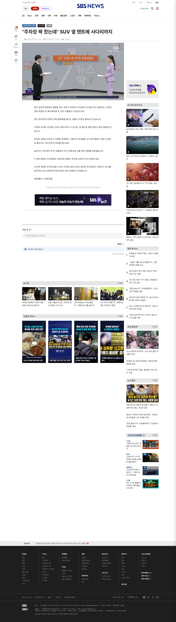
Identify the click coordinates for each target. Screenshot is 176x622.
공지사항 (124, 584)
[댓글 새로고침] (30, 230)
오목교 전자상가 (106, 579)
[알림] (157, 8)
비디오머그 (105, 553)
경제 (43, 16)
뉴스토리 (44, 578)
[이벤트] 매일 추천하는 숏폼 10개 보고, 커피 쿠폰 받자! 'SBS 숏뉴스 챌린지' (61, 543)
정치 (36, 16)
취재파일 (87, 16)
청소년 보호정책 (122, 611)
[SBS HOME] (157, 2)
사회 (49, 16)
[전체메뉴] (23, 15)
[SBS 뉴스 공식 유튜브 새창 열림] (144, 597)
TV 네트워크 (26, 580)
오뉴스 (44, 572)
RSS (122, 575)
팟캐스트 (143, 560)
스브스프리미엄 (145, 553)
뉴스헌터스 (45, 560)
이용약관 (58, 597)
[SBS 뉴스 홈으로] (90, 6)
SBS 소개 (26, 597)
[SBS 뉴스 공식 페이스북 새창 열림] (148, 597)
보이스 (64, 573)
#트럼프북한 (144, 8)
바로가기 (124, 553)
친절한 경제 (85, 563)
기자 (122, 569)
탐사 (83, 582)
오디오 (64, 566)
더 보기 (120, 282)
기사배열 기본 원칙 (110, 611)
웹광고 (50, 597)
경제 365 (85, 566)
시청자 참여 (39, 597)
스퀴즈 (143, 566)
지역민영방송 (132, 597)
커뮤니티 (143, 563)
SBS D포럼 (145, 578)
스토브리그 (105, 566)
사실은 (84, 557)
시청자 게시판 (125, 578)
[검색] (152, 8)
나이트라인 (45, 575)
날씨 (122, 557)
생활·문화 (63, 16)
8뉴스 (30, 16)
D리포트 (84, 569)
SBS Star (144, 575)
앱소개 (123, 572)
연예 (79, 16)
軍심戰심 (65, 557)
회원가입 (149, 2)
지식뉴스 (143, 557)
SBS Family (118, 597)
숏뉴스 (123, 566)
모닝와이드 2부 (29, 26)
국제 (55, 16)
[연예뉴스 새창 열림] (142, 89)
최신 (23, 557)
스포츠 (72, 16)
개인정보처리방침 (69, 597)
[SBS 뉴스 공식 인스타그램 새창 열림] (157, 597)
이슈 (23, 583)
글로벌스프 (129, 467)
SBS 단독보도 (86, 560)
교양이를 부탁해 (106, 563)
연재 (83, 553)
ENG (133, 2)
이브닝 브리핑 (66, 560)
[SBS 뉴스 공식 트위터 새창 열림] (152, 597)
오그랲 (128, 441)
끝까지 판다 (85, 579)
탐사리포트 (85, 575)
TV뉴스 (97, 16)
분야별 (24, 553)
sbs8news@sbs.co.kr (92, 605)
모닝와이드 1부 (46, 563)
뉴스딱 (41, 26)
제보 (122, 560)
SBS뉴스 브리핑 (67, 576)
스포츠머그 (105, 557)
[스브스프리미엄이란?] (144, 435)
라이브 (123, 563)
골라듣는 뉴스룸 (66, 570)
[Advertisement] (73, 268)
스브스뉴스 (105, 572)
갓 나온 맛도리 (106, 576)
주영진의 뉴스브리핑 (48, 569)
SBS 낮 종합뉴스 (67, 579)
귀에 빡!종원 (105, 560)
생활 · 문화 (25, 572)
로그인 (141, 2)
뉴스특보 (44, 580)
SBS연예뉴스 (145, 572)
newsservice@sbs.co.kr (88, 609)
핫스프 (128, 454)
